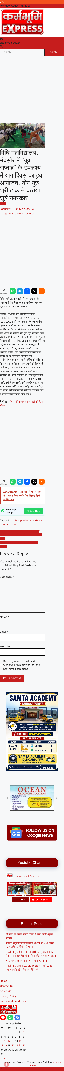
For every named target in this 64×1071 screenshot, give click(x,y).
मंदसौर (3, 203)
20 (13, 1045)
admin (10, 213)
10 (1, 1040)
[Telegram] (20, 291)
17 (1, 1045)
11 (5, 1040)
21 (16, 1045)
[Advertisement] (32, 89)
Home (3, 980)
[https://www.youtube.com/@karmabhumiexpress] (3, 1017)
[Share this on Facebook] (27, 291)
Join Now (35, 510)
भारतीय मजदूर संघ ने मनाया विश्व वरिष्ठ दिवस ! (27, 960)
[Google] (17, 1017)
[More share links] (42, 291)
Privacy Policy (8, 996)
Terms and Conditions (13, 1001)
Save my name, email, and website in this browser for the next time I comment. (21, 665)
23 (24, 1045)
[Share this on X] (34, 291)
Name (4, 616)
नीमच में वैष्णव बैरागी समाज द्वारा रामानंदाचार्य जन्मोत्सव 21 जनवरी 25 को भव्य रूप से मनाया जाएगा (21, 535)
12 (9, 1040)
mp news (11, 524)
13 (12, 1040)
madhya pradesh (20, 520)
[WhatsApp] (13, 291)
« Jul (3, 1058)
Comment (7, 576)
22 (20, 1045)
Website (5, 646)
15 (20, 1040)
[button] (7, 798)
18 (5, 1045)
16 (23, 1040)
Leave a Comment (24, 213)
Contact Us (6, 985)
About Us (5, 991)
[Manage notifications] (6, 1064)
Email (4, 631)
